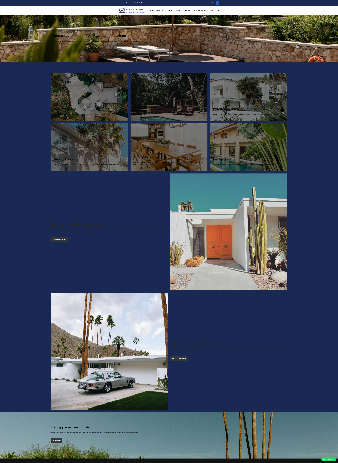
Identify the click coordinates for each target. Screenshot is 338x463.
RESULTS (179, 10)
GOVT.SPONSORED (200, 10)
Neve (120, 461)
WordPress (134, 461)
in (217, 3)
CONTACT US (214, 10)
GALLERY (188, 10)
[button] (328, 459)
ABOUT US (160, 10)
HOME (152, 10)
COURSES (169, 10)
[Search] (212, 3)
